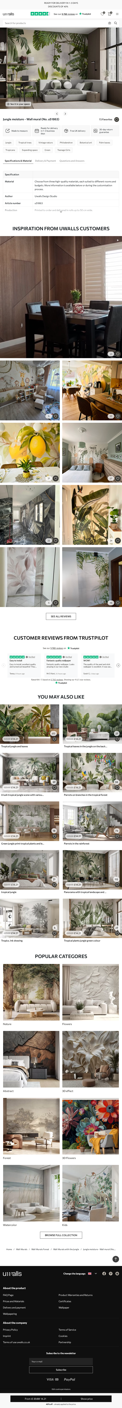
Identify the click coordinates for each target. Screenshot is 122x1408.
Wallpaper (64, 1307)
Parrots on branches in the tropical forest (85, 794)
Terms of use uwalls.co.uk (16, 1342)
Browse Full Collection (61, 1235)
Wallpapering (10, 1313)
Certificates (65, 1301)
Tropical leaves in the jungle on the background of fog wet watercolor (85, 746)
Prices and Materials (13, 1301)
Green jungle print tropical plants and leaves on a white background (23, 843)
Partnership (65, 1342)
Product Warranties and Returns (76, 1295)
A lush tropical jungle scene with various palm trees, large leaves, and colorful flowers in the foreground (23, 794)
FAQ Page (8, 1295)
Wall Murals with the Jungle (66, 1249)
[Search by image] (109, 23)
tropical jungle (8, 892)
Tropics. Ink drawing (12, 940)
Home (9, 1249)
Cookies (63, 1335)
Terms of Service (67, 1329)
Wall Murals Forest (40, 1249)
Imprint (7, 1335)
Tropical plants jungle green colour (82, 940)
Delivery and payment (14, 1307)
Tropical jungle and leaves (14, 746)
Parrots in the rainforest (76, 843)
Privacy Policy (10, 1329)
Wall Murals (21, 1249)
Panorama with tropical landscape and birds (85, 892)
